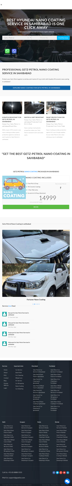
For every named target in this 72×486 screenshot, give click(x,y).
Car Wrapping (19, 383)
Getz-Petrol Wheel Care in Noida (44, 441)
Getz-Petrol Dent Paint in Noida (44, 431)
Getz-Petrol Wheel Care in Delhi (9, 441)
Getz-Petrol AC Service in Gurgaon (26, 445)
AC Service (18, 380)
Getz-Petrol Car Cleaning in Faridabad (55, 381)
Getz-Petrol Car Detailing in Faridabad (55, 408)
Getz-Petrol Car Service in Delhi (8, 427)
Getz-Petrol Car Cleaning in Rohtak (62, 436)
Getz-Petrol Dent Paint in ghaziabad (38, 375)
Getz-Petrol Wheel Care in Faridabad (56, 387)
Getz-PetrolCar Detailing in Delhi (9, 459)
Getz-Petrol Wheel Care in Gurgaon (26, 441)
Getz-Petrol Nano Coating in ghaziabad (39, 402)
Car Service (18, 370)
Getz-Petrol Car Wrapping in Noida (44, 450)
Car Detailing (19, 389)
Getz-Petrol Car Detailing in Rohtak (62, 459)
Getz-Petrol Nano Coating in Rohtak (62, 454)
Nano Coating (19, 386)
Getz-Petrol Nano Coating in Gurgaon (27, 454)
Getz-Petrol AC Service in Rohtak (62, 445)
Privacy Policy (55, 485)
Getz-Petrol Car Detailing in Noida (44, 459)
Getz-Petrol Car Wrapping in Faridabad (55, 397)
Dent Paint (18, 372)
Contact (6, 378)
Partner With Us (6, 384)
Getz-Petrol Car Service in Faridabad (56, 371)
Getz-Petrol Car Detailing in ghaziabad (37, 408)
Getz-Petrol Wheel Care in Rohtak (62, 441)
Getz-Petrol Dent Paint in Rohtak (61, 431)
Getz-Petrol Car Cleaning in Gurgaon (27, 436)
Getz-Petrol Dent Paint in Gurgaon (26, 431)
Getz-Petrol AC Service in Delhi (8, 445)
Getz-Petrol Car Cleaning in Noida (44, 436)
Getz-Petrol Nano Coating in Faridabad (57, 402)
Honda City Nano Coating (36, 232)
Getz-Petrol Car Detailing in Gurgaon (27, 459)
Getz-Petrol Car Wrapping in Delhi (9, 450)
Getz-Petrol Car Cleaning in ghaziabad (37, 381)
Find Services (63, 38)
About (5, 372)
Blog (5, 380)
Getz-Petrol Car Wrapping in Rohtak (62, 450)
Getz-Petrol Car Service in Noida (43, 427)
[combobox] (16, 38)
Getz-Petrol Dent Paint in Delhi (9, 431)
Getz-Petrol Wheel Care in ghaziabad (38, 387)
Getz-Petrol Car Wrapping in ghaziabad (37, 397)
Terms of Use (46, 485)
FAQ (5, 375)
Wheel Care (18, 378)
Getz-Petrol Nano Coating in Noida (44, 454)
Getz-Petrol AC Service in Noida (43, 445)
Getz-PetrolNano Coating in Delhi (9, 454)
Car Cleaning (19, 375)
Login (5, 388)
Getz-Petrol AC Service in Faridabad (56, 391)
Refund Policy (65, 485)
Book (36, 207)
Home (5, 370)
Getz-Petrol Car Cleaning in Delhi (9, 436)
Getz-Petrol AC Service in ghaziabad (39, 391)
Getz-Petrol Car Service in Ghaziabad (39, 371)
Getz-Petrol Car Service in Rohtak (62, 427)
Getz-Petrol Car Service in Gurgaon (26, 427)
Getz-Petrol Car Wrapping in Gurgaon (27, 450)
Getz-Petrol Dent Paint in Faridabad (56, 375)
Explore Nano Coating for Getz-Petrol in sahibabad (36, 88)
